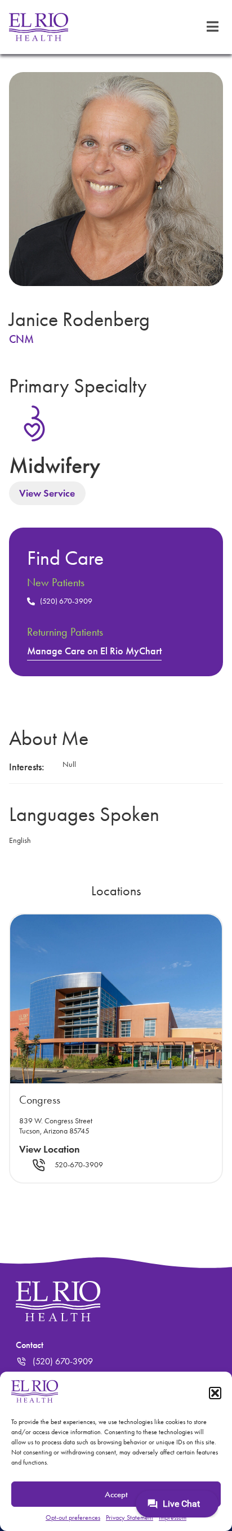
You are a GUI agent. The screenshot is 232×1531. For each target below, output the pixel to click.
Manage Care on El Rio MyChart (94, 651)
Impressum (172, 1517)
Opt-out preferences (73, 1517)
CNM (21, 339)
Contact (29, 1345)
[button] (215, 1393)
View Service (47, 493)
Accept (116, 1494)
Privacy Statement (129, 1517)
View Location (49, 1149)
